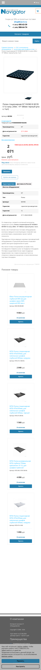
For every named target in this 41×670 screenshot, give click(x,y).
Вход (37, 2)
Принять (20, 661)
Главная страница (7, 47)
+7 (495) (19, 27)
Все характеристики (8, 140)
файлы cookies (22, 646)
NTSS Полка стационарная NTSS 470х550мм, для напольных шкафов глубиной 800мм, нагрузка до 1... (20, 354)
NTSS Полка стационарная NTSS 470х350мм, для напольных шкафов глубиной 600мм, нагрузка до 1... (20, 519)
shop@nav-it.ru (20, 22)
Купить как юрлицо (9, 177)
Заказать (6, 172)
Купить (20, 322)
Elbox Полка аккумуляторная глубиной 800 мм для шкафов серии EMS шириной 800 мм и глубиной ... (21, 299)
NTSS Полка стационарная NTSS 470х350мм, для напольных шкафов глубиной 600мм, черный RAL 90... (20, 409)
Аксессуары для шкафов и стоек (24, 49)
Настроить (20, 666)
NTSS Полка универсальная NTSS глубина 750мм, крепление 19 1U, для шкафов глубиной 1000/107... (20, 464)
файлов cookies (7, 656)
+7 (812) (19, 25)
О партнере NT (6, 121)
